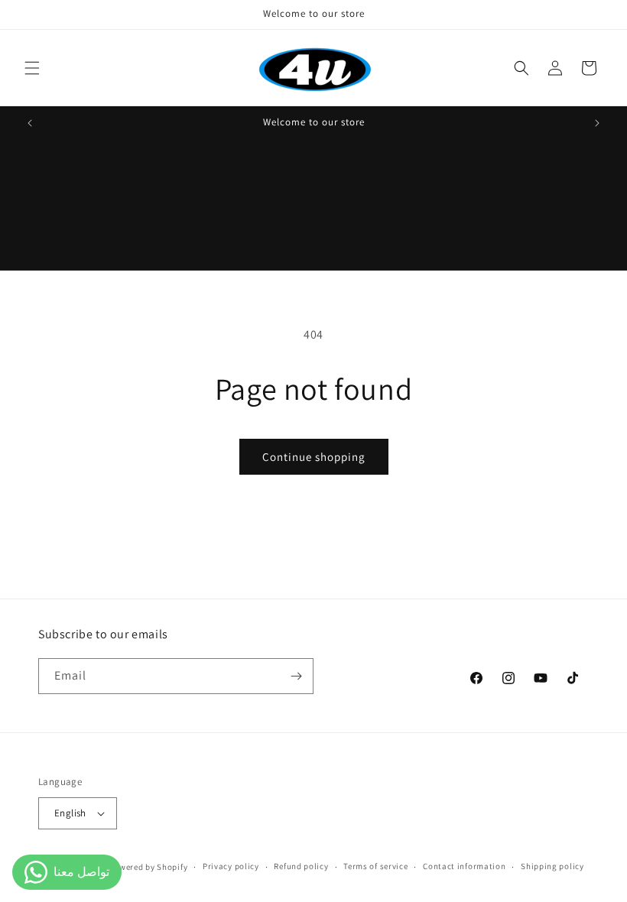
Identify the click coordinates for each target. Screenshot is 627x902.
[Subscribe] (296, 676)
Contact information (464, 866)
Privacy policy (231, 866)
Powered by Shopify (148, 866)
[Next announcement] (597, 123)
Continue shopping (313, 456)
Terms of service (375, 866)
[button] (32, 68)
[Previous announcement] (30, 123)
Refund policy (301, 866)
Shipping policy (552, 866)
